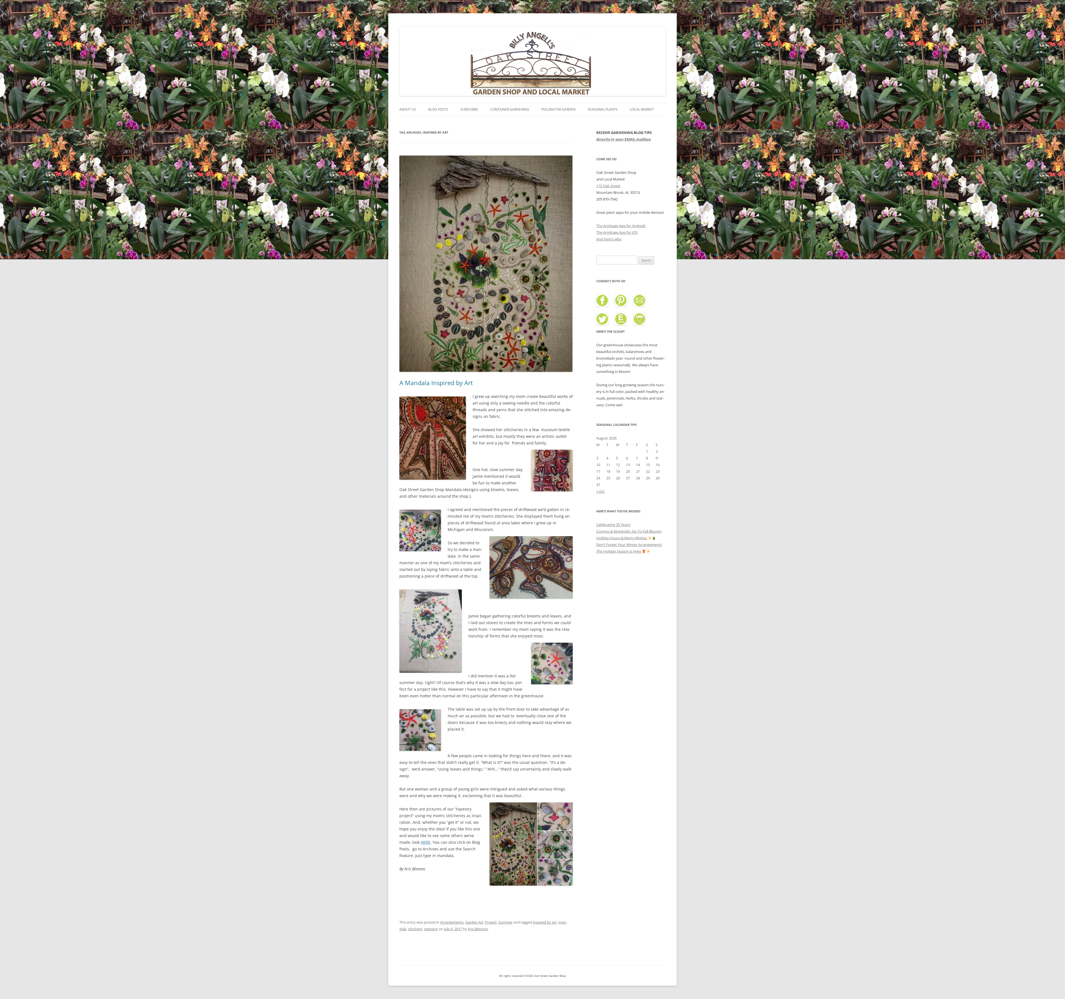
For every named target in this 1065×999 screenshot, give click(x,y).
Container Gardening (509, 109)
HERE (425, 842)
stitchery (415, 928)
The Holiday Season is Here (619, 551)
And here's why (609, 239)
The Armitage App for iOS (617, 232)
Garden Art (474, 922)
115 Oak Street (608, 185)
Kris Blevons (478, 928)
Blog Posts (438, 109)
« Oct (600, 491)
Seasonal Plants (603, 109)
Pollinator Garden (558, 109)
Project (491, 922)
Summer (505, 922)
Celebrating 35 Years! (613, 524)
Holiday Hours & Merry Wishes (622, 537)
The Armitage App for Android (620, 225)
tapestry (431, 928)
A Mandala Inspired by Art (436, 382)
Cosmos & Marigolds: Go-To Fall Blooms (628, 531)
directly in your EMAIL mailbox (623, 139)
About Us (407, 109)
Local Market (642, 109)
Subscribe (469, 109)
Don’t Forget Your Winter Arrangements (629, 544)
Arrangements (452, 922)
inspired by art (545, 922)
